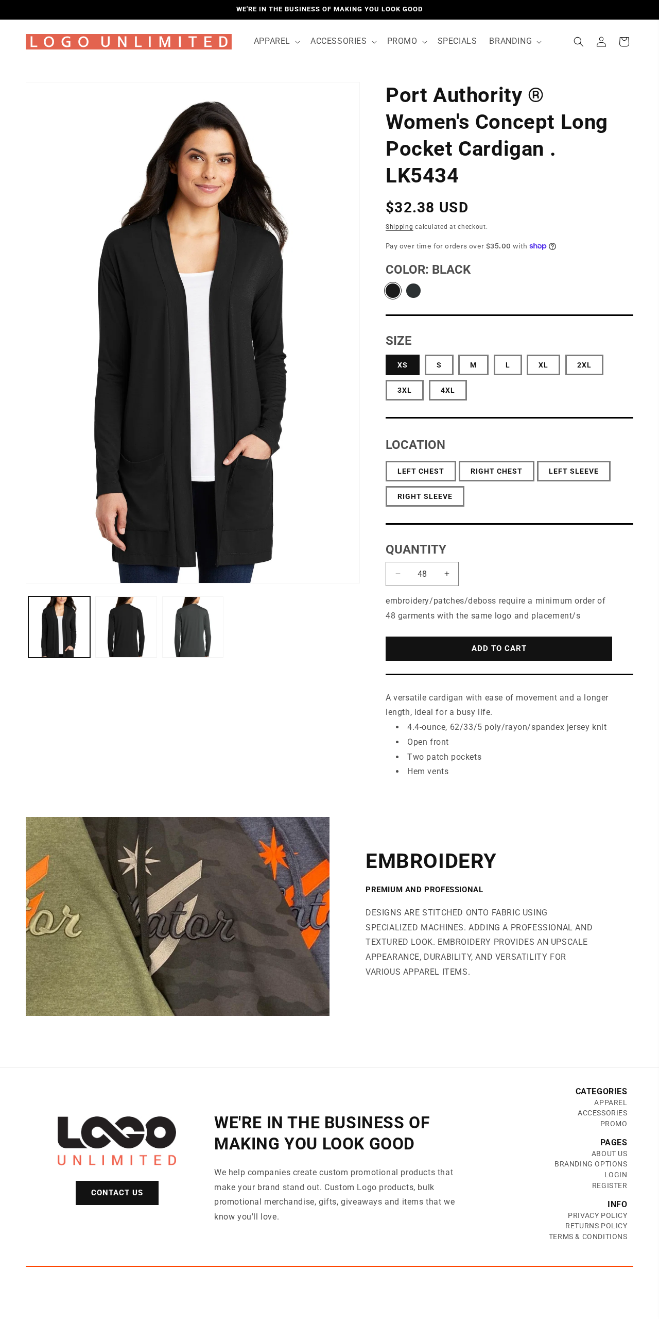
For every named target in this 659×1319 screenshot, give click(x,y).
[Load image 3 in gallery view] (126, 627)
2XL (584, 365)
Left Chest (420, 471)
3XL (404, 390)
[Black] (393, 290)
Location (415, 445)
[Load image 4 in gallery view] (193, 627)
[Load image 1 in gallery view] (59, 627)
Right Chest (497, 471)
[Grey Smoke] (413, 290)
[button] (276, 41)
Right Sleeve (425, 496)
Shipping (399, 226)
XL (543, 365)
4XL (448, 390)
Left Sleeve (574, 471)
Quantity (416, 549)
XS (402, 365)
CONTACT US (117, 1192)
